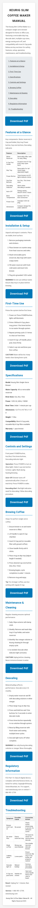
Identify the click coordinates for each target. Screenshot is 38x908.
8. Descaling (12, 98)
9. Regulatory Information (17, 104)
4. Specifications (14, 77)
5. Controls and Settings (17, 82)
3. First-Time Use (14, 72)
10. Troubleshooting (15, 109)
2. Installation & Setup (16, 66)
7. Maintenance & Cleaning (17, 93)
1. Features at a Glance (16, 61)
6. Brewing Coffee (14, 88)
